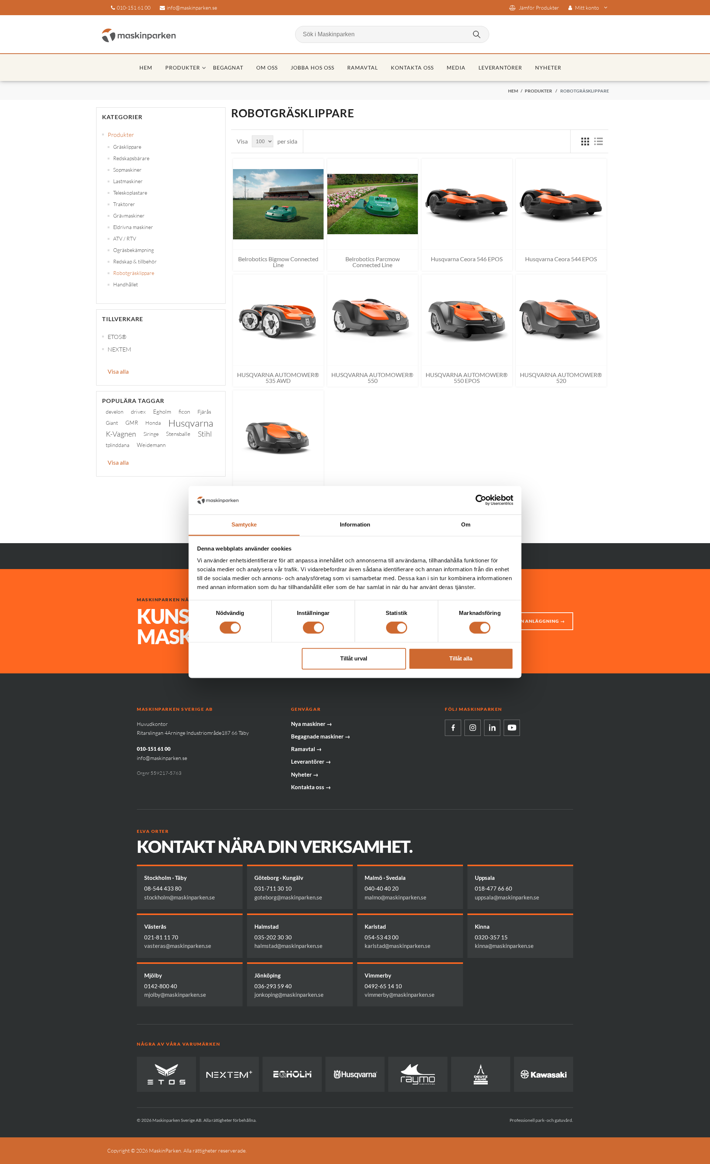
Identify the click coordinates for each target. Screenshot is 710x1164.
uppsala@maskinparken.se (507, 897)
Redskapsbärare (131, 158)
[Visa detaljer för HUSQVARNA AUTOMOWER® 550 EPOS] (467, 320)
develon (115, 411)
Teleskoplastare (130, 192)
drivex (138, 411)
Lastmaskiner (128, 181)
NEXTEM (119, 349)
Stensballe (178, 433)
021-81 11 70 (161, 937)
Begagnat (228, 67)
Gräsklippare (127, 147)
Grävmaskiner (129, 215)
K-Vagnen (121, 433)
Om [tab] (465, 524)
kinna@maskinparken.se (504, 945)
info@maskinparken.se (192, 7)
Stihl (205, 433)
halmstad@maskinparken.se (288, 945)
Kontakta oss (412, 67)
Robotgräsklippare (133, 273)
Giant (112, 423)
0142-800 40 (160, 986)
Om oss (267, 67)
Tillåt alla (460, 658)
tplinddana (117, 445)
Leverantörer (501, 67)
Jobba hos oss (312, 67)
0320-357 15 (491, 937)
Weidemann (151, 444)
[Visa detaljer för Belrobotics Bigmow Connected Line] (278, 204)
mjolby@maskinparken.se (175, 994)
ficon (184, 411)
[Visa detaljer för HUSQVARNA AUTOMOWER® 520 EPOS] (278, 435)
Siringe (151, 434)
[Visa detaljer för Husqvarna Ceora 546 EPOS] (467, 204)
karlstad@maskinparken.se (397, 945)
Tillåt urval (353, 658)
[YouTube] (512, 728)
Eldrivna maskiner (133, 227)
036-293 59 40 (273, 986)
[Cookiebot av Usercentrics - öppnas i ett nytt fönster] (481, 500)
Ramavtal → (306, 749)
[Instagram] (472, 728)
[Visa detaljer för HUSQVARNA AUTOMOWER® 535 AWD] (278, 320)
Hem (145, 67)
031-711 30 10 (273, 888)
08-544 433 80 (163, 888)
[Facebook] (453, 728)
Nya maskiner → (311, 723)
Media (456, 67)
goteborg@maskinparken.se (288, 897)
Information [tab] (355, 524)
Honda (153, 423)
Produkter (182, 67)
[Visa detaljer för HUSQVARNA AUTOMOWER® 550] (372, 320)
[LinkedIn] (492, 728)
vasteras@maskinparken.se (177, 945)
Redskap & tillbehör (135, 261)
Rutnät (585, 141)
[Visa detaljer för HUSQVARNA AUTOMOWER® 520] (561, 320)
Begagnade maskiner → (320, 736)
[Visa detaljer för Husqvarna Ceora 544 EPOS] (561, 204)
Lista (598, 141)
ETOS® (117, 336)
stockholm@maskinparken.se (179, 897)
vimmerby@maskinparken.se (400, 994)
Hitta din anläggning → (532, 621)
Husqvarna (190, 422)
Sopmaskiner (127, 169)
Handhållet (125, 284)
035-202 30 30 (273, 937)
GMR (131, 422)
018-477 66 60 (493, 888)
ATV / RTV (124, 238)
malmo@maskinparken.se (395, 897)
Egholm (162, 411)
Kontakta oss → (311, 787)
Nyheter (548, 67)
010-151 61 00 (134, 7)
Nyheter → (304, 774)
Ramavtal (362, 67)
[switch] (313, 628)
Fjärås (204, 411)
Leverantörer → (311, 761)
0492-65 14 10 (383, 986)
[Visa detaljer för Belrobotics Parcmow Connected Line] (372, 204)
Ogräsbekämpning (133, 250)
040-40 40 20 (382, 888)
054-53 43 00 (382, 937)
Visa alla (118, 371)
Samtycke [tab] (244, 524)
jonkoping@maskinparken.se (289, 994)
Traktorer (124, 204)
